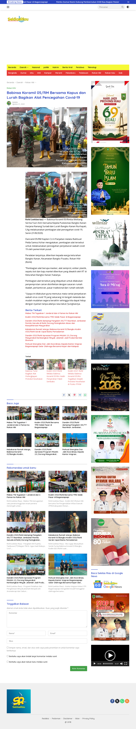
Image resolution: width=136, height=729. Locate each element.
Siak (120, 73)
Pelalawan (83, 73)
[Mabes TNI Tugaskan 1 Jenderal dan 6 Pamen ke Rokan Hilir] (19, 413)
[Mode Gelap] (128, 7)
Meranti (58, 73)
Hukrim (56, 67)
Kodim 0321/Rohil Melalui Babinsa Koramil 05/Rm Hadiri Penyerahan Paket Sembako (56, 376)
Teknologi (92, 67)
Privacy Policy (88, 718)
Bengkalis (12, 73)
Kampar (48, 73)
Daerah (23, 67)
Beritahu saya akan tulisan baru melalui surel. (28, 662)
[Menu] (8, 7)
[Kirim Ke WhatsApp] (85, 395)
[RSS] (127, 701)
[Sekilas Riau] (18, 18)
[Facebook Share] (64, 395)
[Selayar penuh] (125, 663)
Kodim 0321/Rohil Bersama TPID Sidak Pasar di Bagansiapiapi (53, 317)
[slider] (108, 663)
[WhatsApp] (122, 701)
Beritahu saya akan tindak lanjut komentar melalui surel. (33, 656)
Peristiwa (80, 67)
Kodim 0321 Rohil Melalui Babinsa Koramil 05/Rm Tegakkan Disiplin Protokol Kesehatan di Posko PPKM (76, 377)
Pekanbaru (70, 73)
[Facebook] (112, 701)
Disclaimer (68, 718)
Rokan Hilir (96, 73)
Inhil (39, 73)
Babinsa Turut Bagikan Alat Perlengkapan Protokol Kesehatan (33, 375)
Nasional (36, 67)
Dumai (23, 73)
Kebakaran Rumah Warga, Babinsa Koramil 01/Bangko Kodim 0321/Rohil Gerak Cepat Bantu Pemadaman (53, 330)
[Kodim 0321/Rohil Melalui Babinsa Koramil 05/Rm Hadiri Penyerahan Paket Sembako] (56, 364)
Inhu (32, 73)
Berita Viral (67, 67)
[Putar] (94, 663)
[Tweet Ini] (69, 395)
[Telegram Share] (80, 395)
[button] (122, 7)
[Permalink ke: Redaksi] (9, 103)
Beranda (12, 67)
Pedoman (56, 718)
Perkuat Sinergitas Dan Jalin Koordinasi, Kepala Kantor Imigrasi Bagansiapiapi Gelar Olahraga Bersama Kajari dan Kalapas (53, 345)
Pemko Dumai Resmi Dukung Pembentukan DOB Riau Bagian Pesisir (51, 2)
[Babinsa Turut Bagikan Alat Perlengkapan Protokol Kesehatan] (34, 364)
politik (46, 67)
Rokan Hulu (110, 73)
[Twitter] (117, 701)
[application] (110, 655)
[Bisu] (121, 663)
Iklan (77, 718)
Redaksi (15, 102)
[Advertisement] (68, 44)
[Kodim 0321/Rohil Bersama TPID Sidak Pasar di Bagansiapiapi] (47, 413)
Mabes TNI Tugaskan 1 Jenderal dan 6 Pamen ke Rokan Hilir (51, 313)
